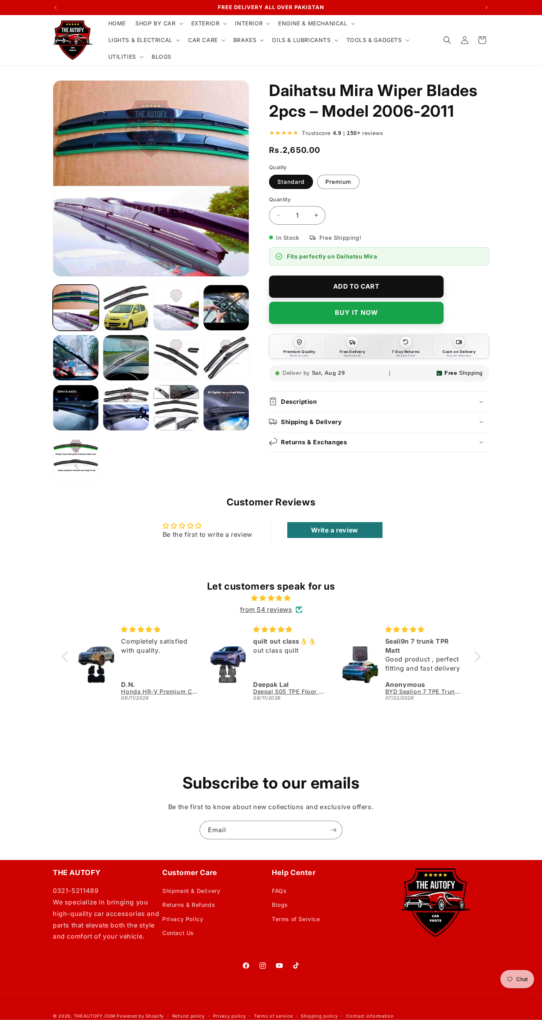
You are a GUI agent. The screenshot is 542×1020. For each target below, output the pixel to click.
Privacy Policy (182, 919)
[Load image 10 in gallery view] (126, 408)
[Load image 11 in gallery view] (176, 408)
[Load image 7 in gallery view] (176, 358)
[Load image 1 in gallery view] (76, 308)
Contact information (370, 1016)
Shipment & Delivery (191, 890)
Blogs (280, 904)
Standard (291, 181)
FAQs (279, 890)
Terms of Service (296, 919)
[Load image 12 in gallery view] (226, 408)
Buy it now (356, 312)
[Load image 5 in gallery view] (76, 358)
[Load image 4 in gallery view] (226, 308)
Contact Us (178, 932)
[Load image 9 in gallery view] (76, 408)
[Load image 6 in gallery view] (126, 358)
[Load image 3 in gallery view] (176, 308)
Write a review (334, 530)
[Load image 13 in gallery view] (76, 458)
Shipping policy (319, 1016)
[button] (158, 23)
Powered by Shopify (140, 1016)
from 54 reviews (266, 609)
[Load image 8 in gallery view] (226, 358)
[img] (271, 598)
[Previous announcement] (55, 7)
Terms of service (273, 1016)
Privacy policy (229, 1016)
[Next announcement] (486, 7)
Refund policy (188, 1016)
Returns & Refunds (188, 904)
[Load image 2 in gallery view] (126, 308)
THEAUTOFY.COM (94, 1016)
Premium (338, 181)
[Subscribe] (333, 830)
